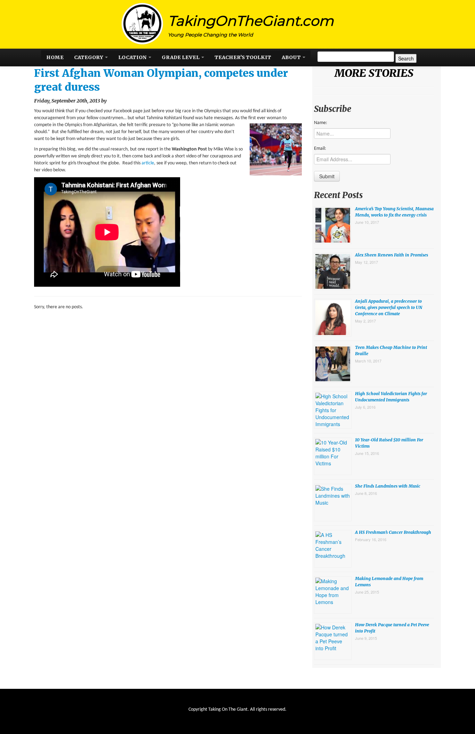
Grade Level (181, 57)
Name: (320, 122)
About (292, 57)
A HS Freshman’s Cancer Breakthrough (393, 532)
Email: (320, 148)
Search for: (329, 46)
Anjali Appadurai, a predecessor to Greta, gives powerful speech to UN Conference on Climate (388, 307)
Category (89, 57)
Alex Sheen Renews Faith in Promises (391, 255)
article (148, 163)
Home (55, 57)
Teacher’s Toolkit (243, 57)
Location (133, 57)
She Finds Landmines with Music (387, 486)
